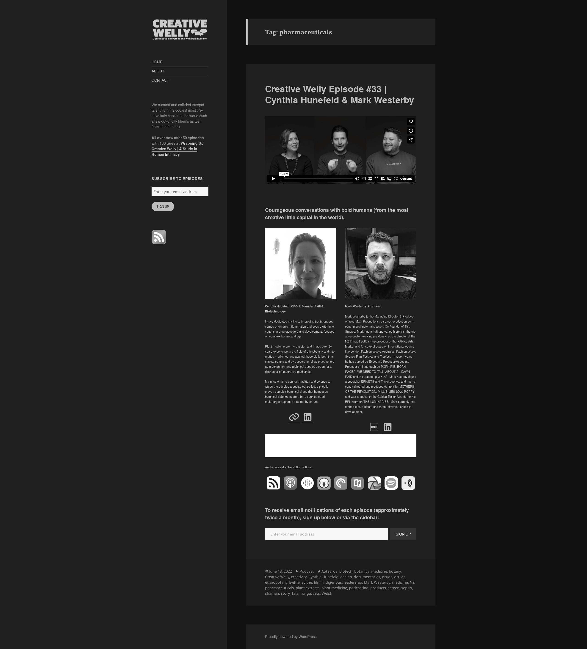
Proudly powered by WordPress (291, 636)
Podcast (307, 571)
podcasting (358, 587)
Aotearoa (329, 571)
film (317, 582)
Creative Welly (277, 576)
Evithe (294, 582)
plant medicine (334, 587)
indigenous (332, 582)
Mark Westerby (377, 582)
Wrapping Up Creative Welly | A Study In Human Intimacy (178, 149)
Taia (294, 593)
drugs (387, 576)
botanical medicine (370, 571)
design (346, 576)
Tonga (305, 593)
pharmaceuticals (279, 587)
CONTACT (160, 80)
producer (378, 587)
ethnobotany (276, 582)
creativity (299, 576)
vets (316, 593)
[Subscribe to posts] (159, 237)
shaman (272, 593)
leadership (353, 582)
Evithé (307, 582)
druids (399, 576)
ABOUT (158, 71)
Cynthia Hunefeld (323, 576)
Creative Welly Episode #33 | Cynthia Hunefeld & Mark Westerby (339, 94)
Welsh (327, 593)
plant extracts (308, 587)
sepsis (406, 587)
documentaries (367, 576)
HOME (157, 61)
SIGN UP (163, 206)
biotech (345, 571)
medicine (400, 582)
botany (395, 571)
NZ (412, 582)
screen (393, 587)
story (285, 593)
